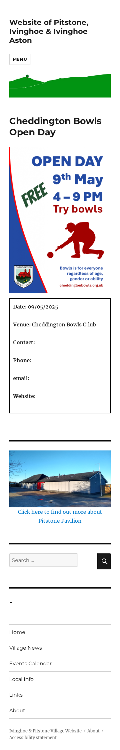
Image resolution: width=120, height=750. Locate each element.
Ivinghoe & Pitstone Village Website (45, 731)
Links (16, 695)
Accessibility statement (33, 737)
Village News (25, 648)
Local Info (21, 679)
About (17, 710)
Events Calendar (30, 663)
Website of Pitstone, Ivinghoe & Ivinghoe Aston (48, 31)
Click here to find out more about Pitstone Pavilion (60, 516)
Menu (20, 59)
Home (17, 632)
